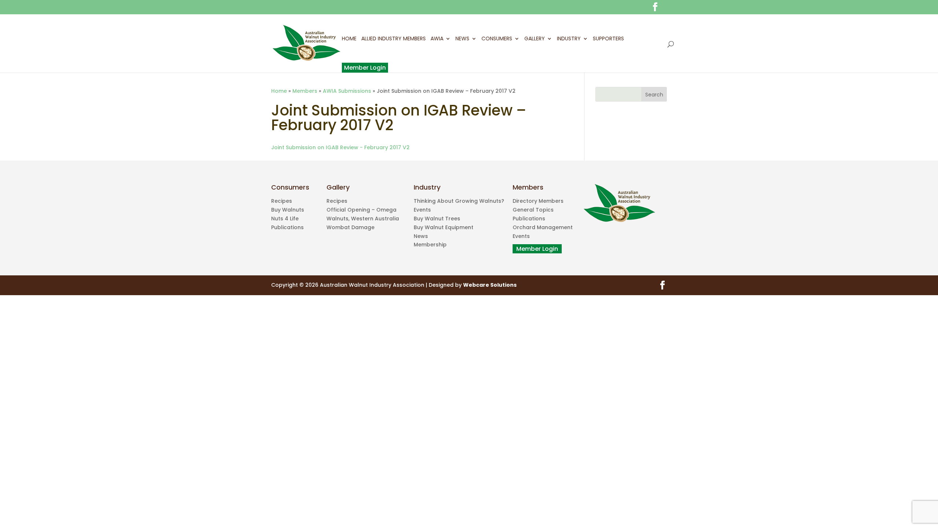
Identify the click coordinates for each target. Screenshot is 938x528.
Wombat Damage (350, 227)
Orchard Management (543, 227)
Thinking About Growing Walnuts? (459, 201)
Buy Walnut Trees (437, 218)
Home (349, 39)
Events (422, 209)
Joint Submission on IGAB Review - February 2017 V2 (340, 147)
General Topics (533, 209)
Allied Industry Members (393, 39)
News (462, 39)
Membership (430, 244)
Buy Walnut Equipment (443, 227)
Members (304, 91)
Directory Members (538, 201)
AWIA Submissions (347, 91)
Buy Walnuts (287, 209)
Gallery (534, 39)
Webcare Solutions (490, 285)
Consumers (496, 39)
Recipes (281, 201)
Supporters (608, 39)
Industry (569, 39)
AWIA (437, 39)
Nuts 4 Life (285, 218)
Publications (287, 227)
